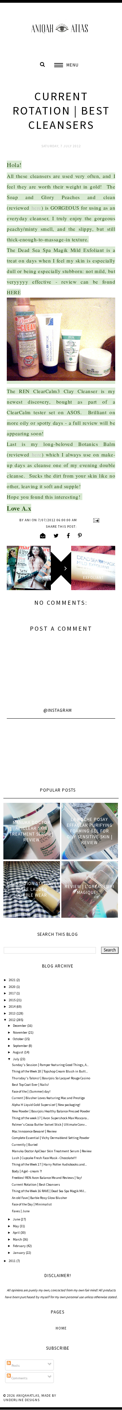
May (16, 1226)
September (20, 1046)
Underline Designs (21, 1400)
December (20, 1025)
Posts (15, 1365)
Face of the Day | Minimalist (32, 1204)
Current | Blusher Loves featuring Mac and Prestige (48, 1098)
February (19, 1246)
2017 (12, 993)
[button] (66, 65)
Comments (19, 1378)
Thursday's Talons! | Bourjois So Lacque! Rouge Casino (51, 1078)
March (18, 1239)
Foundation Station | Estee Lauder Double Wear (31, 889)
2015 (12, 1000)
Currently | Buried (25, 1144)
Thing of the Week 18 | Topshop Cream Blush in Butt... (50, 1071)
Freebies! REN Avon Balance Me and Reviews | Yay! (47, 1177)
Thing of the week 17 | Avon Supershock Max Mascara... (50, 1118)
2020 (12, 987)
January (19, 1252)
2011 (12, 1261)
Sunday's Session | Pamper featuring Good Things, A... (50, 1065)
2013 (12, 1013)
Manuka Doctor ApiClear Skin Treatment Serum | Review (31, 831)
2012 (12, 1020)
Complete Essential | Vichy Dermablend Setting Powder (50, 1138)
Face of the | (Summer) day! (31, 1091)
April (16, 1232)
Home (61, 1328)
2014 (12, 1006)
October (18, 1039)
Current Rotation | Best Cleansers (36, 1184)
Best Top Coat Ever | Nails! (30, 1084)
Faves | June (20, 1211)
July (16, 1059)
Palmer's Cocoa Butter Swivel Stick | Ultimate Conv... (49, 1124)
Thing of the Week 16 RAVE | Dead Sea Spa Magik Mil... (49, 1191)
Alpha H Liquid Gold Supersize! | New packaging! (46, 1104)
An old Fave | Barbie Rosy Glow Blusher (39, 1198)
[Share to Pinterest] (80, 535)
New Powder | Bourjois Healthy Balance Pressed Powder (51, 1111)
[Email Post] (95, 520)
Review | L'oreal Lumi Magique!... (89, 889)
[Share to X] (56, 535)
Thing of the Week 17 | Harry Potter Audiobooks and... (49, 1164)
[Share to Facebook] (68, 535)
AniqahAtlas (27, 1395)
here (36, 207)
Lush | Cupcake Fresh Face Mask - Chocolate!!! (44, 1158)
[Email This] (43, 535)
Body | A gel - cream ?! (27, 1171)
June (17, 1219)
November (20, 1032)
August (18, 1052)
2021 (12, 980)
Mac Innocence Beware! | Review (34, 1131)
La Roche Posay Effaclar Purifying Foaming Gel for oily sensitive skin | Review (90, 830)
